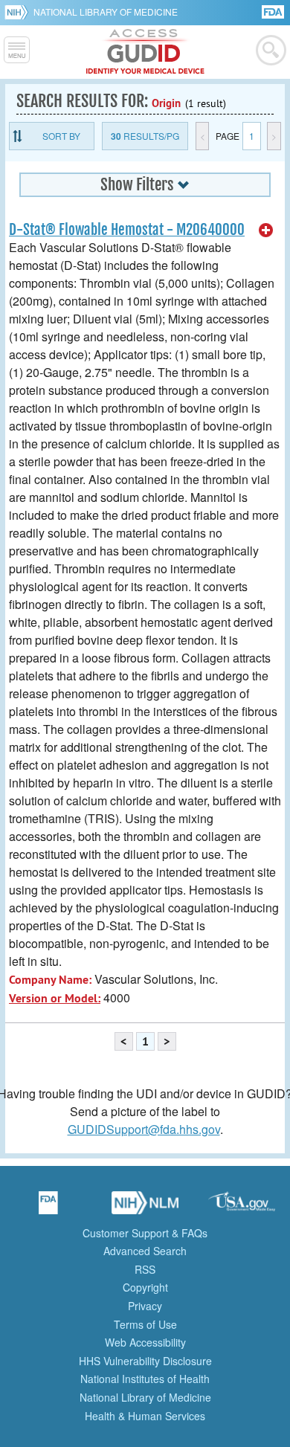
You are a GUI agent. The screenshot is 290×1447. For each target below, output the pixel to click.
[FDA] (274, 10)
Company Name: (50, 979)
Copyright (145, 1287)
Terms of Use (145, 1324)
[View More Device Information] (266, 230)
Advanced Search (145, 1250)
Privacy (145, 1305)
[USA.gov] (241, 1207)
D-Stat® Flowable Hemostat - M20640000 (127, 230)
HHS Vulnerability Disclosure (145, 1360)
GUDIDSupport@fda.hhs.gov (144, 1129)
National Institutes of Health (145, 1378)
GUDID (145, 52)
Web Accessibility (145, 1342)
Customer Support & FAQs (145, 1232)
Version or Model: (54, 998)
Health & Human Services (145, 1415)
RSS (145, 1269)
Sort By (61, 135)
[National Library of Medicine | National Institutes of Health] (145, 1207)
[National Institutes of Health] (18, 11)
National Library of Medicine (105, 11)
